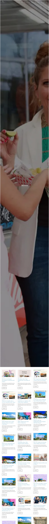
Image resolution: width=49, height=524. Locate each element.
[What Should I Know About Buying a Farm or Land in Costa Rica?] (9, 419)
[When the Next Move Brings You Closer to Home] (24, 460)
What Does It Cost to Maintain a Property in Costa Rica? (8, 488)
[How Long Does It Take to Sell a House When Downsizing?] (40, 376)
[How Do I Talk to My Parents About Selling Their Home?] (40, 440)
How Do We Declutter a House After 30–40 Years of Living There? (40, 485)
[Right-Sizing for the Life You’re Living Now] (24, 419)
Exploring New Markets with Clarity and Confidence (24, 401)
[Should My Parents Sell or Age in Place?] (40, 458)
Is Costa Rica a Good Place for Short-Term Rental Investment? (8, 467)
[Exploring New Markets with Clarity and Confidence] (24, 398)
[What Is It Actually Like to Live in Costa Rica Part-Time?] (9, 398)
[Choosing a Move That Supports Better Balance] (24, 437)
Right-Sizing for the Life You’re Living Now (23, 422)
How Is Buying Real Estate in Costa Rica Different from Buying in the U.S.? (8, 509)
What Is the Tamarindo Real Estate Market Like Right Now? (8, 445)
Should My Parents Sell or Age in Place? (40, 463)
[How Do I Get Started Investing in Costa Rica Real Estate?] (9, 376)
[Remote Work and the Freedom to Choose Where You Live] (24, 481)
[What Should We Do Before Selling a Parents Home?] (40, 500)
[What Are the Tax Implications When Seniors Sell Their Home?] (40, 418)
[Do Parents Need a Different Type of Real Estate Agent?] (40, 397)
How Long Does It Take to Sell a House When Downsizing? (40, 379)
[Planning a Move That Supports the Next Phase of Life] (24, 376)
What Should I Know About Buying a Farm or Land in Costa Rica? (8, 423)
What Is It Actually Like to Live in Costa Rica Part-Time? (8, 401)
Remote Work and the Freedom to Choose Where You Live (24, 485)
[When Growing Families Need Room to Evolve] (24, 503)
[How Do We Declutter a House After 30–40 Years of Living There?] (40, 481)
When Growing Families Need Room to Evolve (24, 506)
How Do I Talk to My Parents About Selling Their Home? (39, 443)
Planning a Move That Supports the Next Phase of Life (24, 380)
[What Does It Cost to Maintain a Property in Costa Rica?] (9, 485)
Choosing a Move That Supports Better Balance (23, 443)
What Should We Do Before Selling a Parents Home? (39, 506)
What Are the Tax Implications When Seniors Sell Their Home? (39, 422)
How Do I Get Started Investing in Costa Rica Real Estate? (8, 380)
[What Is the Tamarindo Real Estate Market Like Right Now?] (9, 441)
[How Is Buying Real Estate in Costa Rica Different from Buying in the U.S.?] (9, 505)
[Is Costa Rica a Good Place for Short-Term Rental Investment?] (9, 463)
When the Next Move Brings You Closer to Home (24, 463)
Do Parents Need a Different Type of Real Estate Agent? (39, 400)
